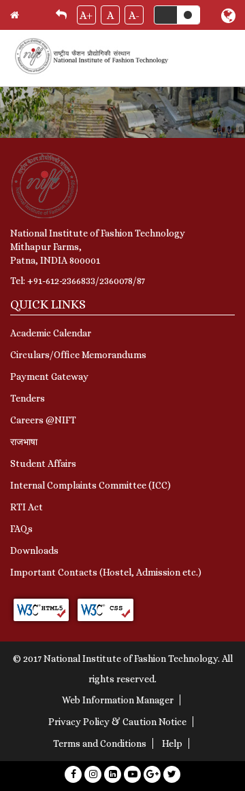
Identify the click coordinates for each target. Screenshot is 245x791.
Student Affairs (43, 463)
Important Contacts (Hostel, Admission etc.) (105, 572)
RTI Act (26, 507)
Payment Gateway (49, 376)
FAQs (21, 528)
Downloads (34, 550)
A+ (86, 15)
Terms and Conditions (99, 743)
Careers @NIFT (43, 420)
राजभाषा (23, 441)
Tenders (27, 398)
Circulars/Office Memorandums (78, 354)
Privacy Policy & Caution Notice (117, 721)
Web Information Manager (118, 700)
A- (134, 15)
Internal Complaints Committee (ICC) (90, 485)
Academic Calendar (50, 333)
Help (172, 743)
